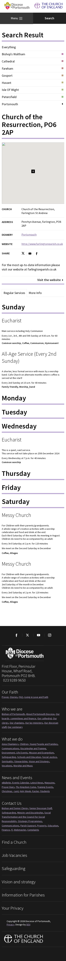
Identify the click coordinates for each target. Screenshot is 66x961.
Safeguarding (9, 757)
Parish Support (28, 825)
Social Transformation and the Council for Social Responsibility (26, 817)
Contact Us (11, 803)
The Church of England (48, 6)
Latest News (36, 782)
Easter (35, 791)
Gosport (7, 75)
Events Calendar (20, 782)
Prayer (5, 697)
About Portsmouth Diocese (40, 714)
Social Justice (49, 757)
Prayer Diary (8, 787)
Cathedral (8, 61)
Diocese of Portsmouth (16, 6)
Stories (14, 697)
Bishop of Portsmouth (13, 714)
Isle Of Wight (10, 89)
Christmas (7, 791)
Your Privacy (12, 908)
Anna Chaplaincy (10, 744)
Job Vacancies (14, 855)
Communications (10, 748)
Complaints (33, 829)
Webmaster (20, 829)
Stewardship (21, 761)
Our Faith (10, 692)
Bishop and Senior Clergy (15, 808)
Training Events (45, 787)
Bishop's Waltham (13, 54)
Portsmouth (10, 104)
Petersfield (9, 97)
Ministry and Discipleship (30, 812)
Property (42, 825)
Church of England (24, 939)
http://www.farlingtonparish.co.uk (42, 244)
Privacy (10, 924)
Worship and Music (23, 765)
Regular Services (14, 293)
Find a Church (14, 842)
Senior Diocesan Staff (40, 808)
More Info (35, 293)
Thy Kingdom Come (26, 787)
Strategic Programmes (30, 821)
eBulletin (6, 782)
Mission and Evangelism (41, 752)
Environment (8, 752)
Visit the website (49, 280)
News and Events (17, 777)
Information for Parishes (23, 895)
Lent (16, 791)
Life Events (22, 752)
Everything (9, 47)
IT (12, 829)
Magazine (50, 782)
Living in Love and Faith (36, 697)
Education (53, 825)
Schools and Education (29, 757)
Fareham (7, 68)
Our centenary (15, 727)
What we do (12, 739)
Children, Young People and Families (39, 744)
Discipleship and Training (33, 748)
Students (45, 791)
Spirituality (7, 761)
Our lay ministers (34, 722)
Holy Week (25, 791)
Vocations (7, 765)
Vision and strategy (19, 882)
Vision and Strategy (39, 761)
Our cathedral (44, 718)
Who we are (12, 709)
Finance (6, 829)
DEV (28, 924)
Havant (6, 82)
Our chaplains (17, 722)
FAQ (21, 697)
